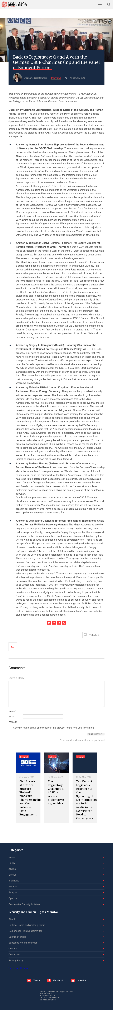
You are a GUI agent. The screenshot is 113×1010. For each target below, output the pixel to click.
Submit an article (17, 936)
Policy (12, 863)
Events (12, 874)
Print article (93, 634)
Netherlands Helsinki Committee (25, 930)
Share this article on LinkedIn (59, 623)
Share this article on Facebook (54, 623)
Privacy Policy (16, 960)
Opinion (13, 898)
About (12, 919)
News (12, 857)
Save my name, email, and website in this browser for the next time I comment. (53, 727)
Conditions (14, 954)
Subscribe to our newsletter (23, 942)
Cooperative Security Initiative (24, 904)
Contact (13, 948)
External (13, 886)
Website (13, 722)
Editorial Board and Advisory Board (27, 925)
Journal (12, 868)
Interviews (14, 880)
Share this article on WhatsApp (64, 623)
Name (12, 711)
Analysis (13, 892)
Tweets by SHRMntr (18, 968)
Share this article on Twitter (49, 623)
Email (12, 716)
